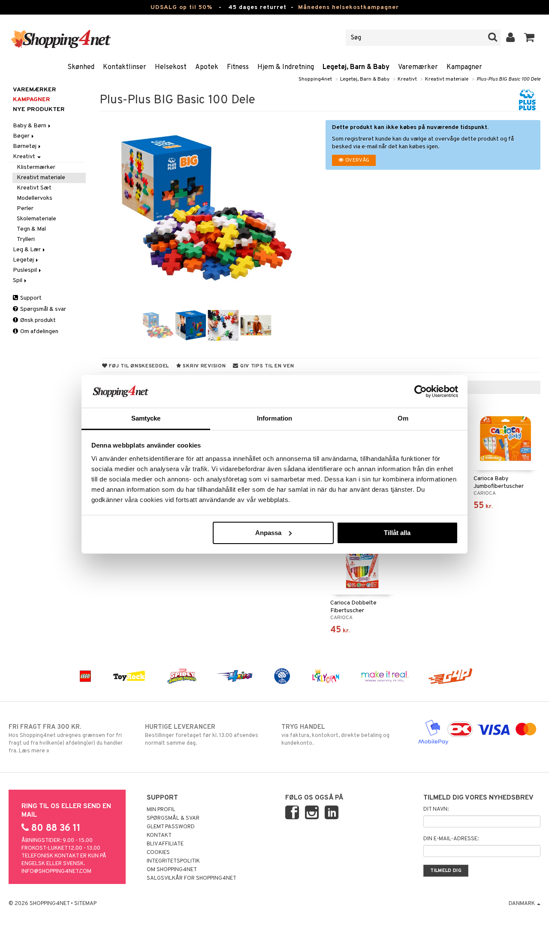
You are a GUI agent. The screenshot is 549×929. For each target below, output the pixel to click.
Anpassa (268, 532)
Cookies (158, 852)
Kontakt (159, 835)
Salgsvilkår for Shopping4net (191, 878)
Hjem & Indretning (285, 67)
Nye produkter (39, 109)
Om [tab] (403, 418)
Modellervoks (34, 198)
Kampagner (464, 67)
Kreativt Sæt (34, 188)
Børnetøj (25, 146)
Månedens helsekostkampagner (348, 7)
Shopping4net (315, 79)
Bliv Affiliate (165, 844)
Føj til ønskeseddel (138, 366)
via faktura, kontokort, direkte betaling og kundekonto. (335, 735)
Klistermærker (36, 167)
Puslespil (25, 270)
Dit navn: (436, 809)
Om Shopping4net (172, 869)
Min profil (161, 809)
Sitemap (85, 903)
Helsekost (171, 67)
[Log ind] (511, 38)
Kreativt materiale (446, 79)
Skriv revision (203, 366)
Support (30, 298)
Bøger (22, 136)
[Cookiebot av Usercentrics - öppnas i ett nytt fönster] (420, 391)
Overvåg (357, 160)
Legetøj (24, 260)
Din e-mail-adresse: (451, 839)
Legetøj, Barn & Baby (356, 67)
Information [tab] (274, 418)
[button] (529, 38)
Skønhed (80, 67)
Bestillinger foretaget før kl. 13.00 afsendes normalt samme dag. (201, 735)
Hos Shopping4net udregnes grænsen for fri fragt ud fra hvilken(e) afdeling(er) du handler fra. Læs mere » (66, 739)
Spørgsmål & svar (42, 309)
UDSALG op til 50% (181, 7)
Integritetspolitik (173, 861)
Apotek (206, 67)
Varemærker (418, 67)
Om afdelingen (38, 331)
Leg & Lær (27, 249)
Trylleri (26, 239)
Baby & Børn (30, 125)
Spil (18, 280)
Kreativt (407, 79)
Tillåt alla (397, 532)
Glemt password (171, 827)
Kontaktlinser (124, 67)
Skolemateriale (36, 218)
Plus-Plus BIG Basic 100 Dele (508, 79)
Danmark (522, 903)
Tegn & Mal (31, 229)
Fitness (238, 67)
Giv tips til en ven (266, 366)
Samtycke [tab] (146, 418)
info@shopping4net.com (56, 871)
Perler (25, 208)
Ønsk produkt (37, 320)
